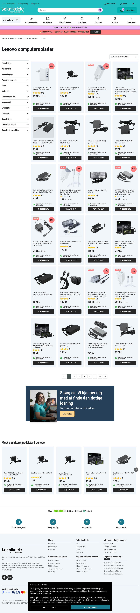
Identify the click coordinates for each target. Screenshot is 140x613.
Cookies (78, 549)
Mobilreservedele (31, 22)
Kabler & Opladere (65, 22)
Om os (78, 544)
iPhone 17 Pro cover (82, 566)
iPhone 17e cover (81, 572)
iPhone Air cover (81, 563)
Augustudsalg (131, 22)
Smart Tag (51, 572)
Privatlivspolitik (80, 547)
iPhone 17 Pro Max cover (84, 569)
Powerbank (98, 22)
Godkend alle (90, 607)
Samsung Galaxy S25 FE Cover (113, 574)
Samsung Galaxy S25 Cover (112, 571)
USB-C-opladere (53, 566)
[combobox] (70, 10)
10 (100, 376)
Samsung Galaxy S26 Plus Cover (114, 565)
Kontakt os (51, 549)
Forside (4, 38)
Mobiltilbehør (47, 22)
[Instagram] (10, 577)
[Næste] (136, 469)
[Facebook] (4, 577)
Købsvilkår (51, 544)
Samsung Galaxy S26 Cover (112, 562)
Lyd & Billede (82, 22)
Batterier (115, 22)
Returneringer (52, 547)
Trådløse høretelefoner (55, 569)
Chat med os (67, 414)
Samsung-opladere (54, 563)
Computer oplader (31, 38)
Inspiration (79, 552)
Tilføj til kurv (43, 108)
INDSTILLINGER (49, 607)
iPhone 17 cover (81, 560)
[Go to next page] (105, 376)
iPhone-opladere (53, 560)
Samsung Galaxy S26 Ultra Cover (114, 568)
